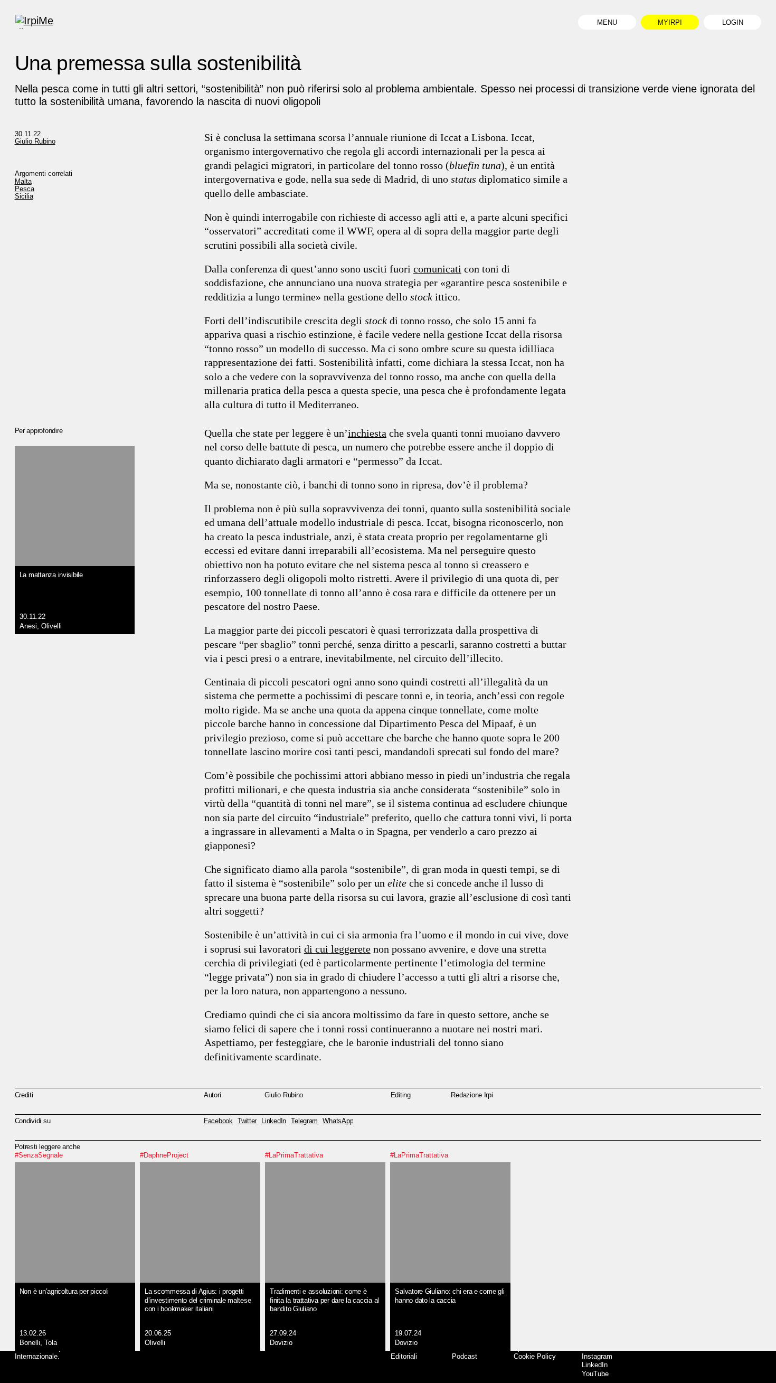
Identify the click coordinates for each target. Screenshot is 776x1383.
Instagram (597, 1356)
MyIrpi (670, 22)
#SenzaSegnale (39, 1155)
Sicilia (24, 196)
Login (732, 22)
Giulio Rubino (35, 141)
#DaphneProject (164, 1155)
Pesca (24, 189)
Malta (23, 181)
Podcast (464, 1356)
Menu (607, 22)
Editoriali (404, 1356)
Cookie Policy (535, 1356)
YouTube (595, 1374)
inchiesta (367, 433)
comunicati (437, 269)
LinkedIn (595, 1365)
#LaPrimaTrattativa (294, 1155)
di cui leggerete (337, 949)
